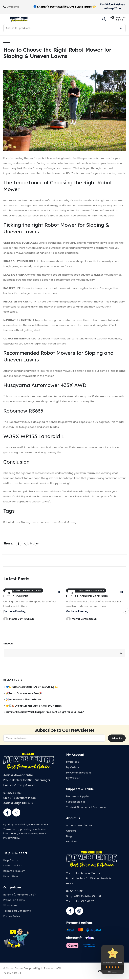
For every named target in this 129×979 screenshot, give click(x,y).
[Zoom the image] (28, 754)
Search (8, 643)
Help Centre (10, 860)
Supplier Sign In (75, 801)
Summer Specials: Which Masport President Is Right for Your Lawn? (45, 712)
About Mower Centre (79, 825)
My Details (72, 762)
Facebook (18, 543)
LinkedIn (31, 543)
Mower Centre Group (21, 619)
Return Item (10, 876)
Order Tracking (12, 865)
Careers (71, 830)
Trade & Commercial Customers (86, 807)
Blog (69, 836)
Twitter (25, 543)
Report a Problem (14, 871)
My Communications (78, 772)
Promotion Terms (14, 900)
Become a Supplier (77, 796)
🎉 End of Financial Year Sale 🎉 (24, 693)
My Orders (72, 767)
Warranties (10, 905)
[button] (125, 611)
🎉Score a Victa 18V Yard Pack (23, 699)
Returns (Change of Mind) (19, 894)
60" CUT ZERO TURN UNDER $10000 (23, 590)
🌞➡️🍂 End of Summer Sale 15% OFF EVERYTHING (34, 705)
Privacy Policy (11, 916)
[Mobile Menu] (6, 19)
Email (37, 543)
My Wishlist (73, 778)
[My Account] (103, 19)
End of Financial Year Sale (87, 596)
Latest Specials (15, 596)
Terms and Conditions (17, 910)
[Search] (121, 28)
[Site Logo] (19, 19)
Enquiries (71, 841)
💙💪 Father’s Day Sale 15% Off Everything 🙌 (32, 687)
